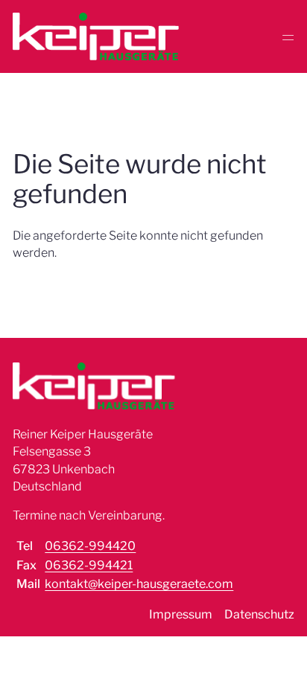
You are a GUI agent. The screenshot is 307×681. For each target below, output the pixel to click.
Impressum (180, 614)
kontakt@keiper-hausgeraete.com (139, 584)
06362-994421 (89, 565)
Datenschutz (259, 614)
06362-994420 (90, 546)
